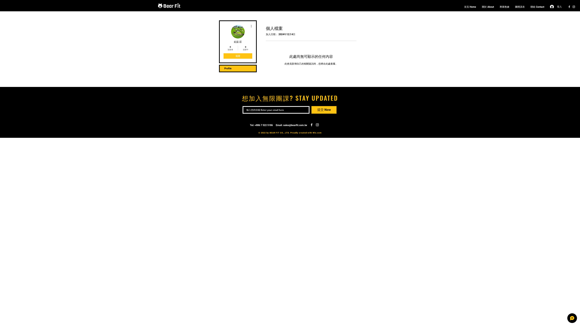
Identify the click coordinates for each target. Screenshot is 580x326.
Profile (228, 68)
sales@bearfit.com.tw (295, 125)
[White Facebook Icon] (569, 6)
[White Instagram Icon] (573, 6)
